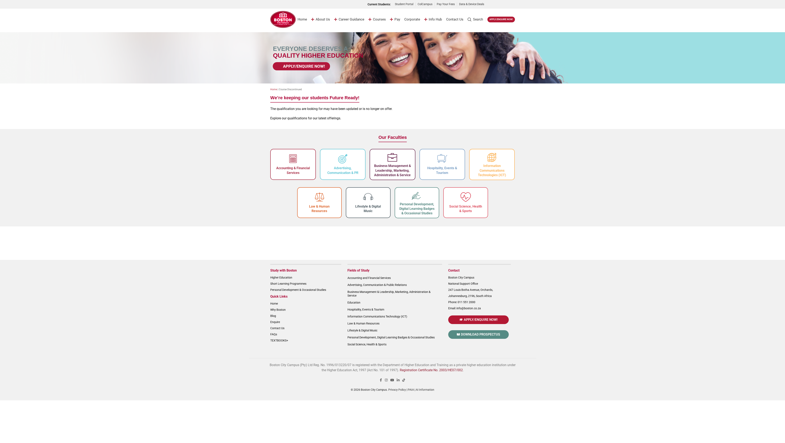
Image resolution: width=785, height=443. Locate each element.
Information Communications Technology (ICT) (377, 316)
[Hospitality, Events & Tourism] (442, 159)
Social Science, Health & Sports (366, 344)
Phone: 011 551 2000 (461, 302)
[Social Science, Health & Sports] (466, 197)
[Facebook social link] (380, 380)
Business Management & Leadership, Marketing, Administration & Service (392, 170)
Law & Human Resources (363, 323)
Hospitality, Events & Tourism (365, 309)
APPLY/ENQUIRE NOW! (501, 19)
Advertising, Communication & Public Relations (377, 285)
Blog (273, 315)
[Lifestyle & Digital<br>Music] (368, 197)
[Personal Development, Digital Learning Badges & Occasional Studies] (417, 196)
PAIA (411, 389)
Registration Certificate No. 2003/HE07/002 (431, 370)
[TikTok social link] (404, 380)
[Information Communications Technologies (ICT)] (492, 157)
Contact (454, 270)
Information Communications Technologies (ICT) (492, 170)
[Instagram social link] (386, 380)
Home (273, 89)
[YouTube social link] (392, 380)
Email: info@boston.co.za (464, 308)
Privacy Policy (397, 389)
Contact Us (277, 328)
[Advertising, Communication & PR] (343, 159)
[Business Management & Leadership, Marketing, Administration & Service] (392, 157)
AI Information (425, 389)
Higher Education (281, 277)
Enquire (275, 322)
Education (353, 302)
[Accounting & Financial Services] (293, 159)
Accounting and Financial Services (369, 278)
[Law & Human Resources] (319, 197)
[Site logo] (283, 19)
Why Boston (278, 309)
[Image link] (501, 4)
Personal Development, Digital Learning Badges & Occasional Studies (416, 208)
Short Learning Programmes (288, 283)
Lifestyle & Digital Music (362, 330)
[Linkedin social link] (398, 380)
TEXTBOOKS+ (279, 340)
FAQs (273, 334)
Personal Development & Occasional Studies (298, 289)
